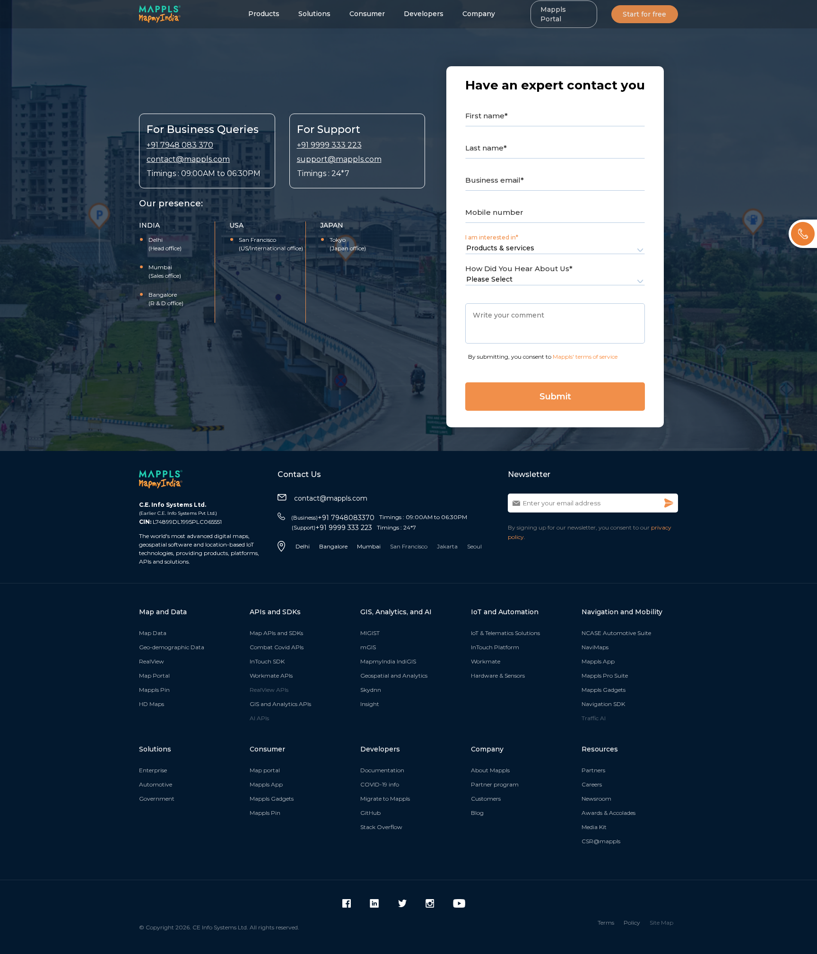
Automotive (155, 784)
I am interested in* (491, 237)
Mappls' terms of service (585, 356)
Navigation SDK (603, 703)
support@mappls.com (339, 159)
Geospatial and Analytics (393, 675)
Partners (593, 770)
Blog (477, 812)
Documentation (382, 770)
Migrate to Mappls (385, 798)
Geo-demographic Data (171, 647)
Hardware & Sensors (498, 675)
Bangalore (333, 546)
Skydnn (370, 689)
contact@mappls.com (188, 159)
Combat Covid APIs (277, 647)
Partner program (495, 784)
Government (156, 798)
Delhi (303, 546)
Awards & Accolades (608, 812)
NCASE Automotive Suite (616, 632)
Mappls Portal (553, 14)
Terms (606, 922)
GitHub (370, 812)
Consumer (367, 13)
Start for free (644, 14)
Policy (632, 922)
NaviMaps (595, 647)
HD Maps (151, 703)
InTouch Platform (495, 647)
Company (478, 13)
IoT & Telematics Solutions (505, 632)
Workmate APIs (271, 675)
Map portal (265, 770)
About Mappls (490, 770)
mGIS (368, 647)
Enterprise (153, 770)
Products (263, 13)
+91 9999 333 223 (329, 145)
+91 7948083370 (332, 517)
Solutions (314, 13)
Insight (369, 703)
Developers (423, 13)
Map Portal (154, 675)
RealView (151, 661)
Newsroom (596, 798)
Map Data (152, 632)
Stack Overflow (381, 826)
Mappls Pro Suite (605, 675)
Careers (592, 784)
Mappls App (598, 661)
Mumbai (369, 546)
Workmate (485, 661)
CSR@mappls (601, 841)
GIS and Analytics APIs (280, 703)
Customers (486, 798)
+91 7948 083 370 (180, 145)
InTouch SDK (267, 661)
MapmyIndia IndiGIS (388, 661)
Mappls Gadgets (604, 689)
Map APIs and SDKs (276, 632)
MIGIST (370, 632)
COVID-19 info (379, 784)
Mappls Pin (154, 689)
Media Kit (594, 826)
